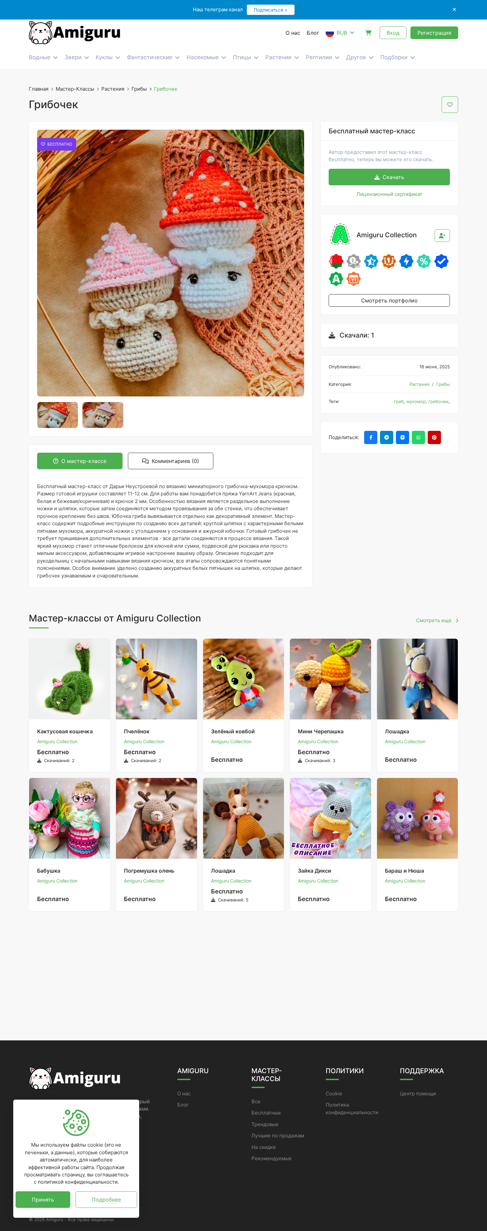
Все (255, 1101)
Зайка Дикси (314, 870)
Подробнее (106, 1199)
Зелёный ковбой (233, 731)
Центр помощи (418, 1093)
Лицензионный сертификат (389, 194)
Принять (43, 1199)
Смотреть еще (434, 620)
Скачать (392, 177)
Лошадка (397, 731)
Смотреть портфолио (389, 300)
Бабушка (48, 870)
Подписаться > (271, 10)
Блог (183, 1105)
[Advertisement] (243, 978)
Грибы (139, 89)
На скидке (263, 1147)
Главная (38, 89)
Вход (393, 32)
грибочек (438, 401)
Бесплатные (266, 1113)
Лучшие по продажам (277, 1135)
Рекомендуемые (271, 1158)
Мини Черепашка (321, 731)
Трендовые (265, 1124)
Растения (112, 89)
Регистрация (434, 32)
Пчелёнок (136, 731)
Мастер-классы (75, 89)
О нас (183, 1093)
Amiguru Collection (57, 741)
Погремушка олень (149, 870)
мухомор (416, 401)
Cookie (334, 1093)
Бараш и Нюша (404, 870)
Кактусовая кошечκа (65, 731)
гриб (399, 401)
